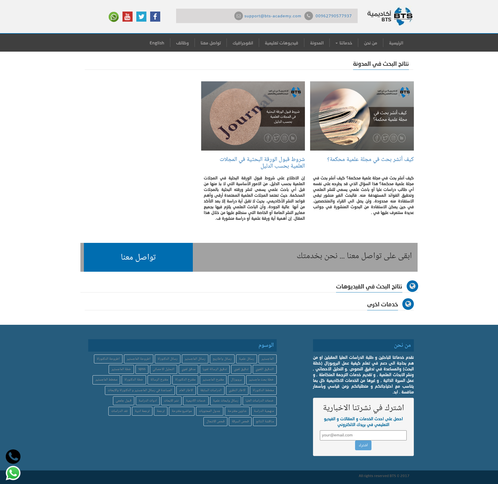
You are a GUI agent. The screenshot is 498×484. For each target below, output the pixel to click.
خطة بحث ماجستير (261, 380)
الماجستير (267, 359)
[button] (138, 257)
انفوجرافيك (243, 42)
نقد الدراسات (119, 411)
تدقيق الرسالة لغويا (215, 369)
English (157, 42)
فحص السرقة (240, 422)
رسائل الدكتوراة (168, 359)
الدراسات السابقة (211, 390)
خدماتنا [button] (345, 42)
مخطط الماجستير (106, 380)
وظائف (182, 42)
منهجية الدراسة (264, 411)
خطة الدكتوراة (133, 380)
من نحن (370, 42)
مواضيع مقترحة (182, 411)
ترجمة (161, 411)
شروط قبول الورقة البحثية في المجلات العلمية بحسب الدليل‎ (262, 163)
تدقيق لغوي (241, 369)
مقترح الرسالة (159, 380)
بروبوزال (236, 380)
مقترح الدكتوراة (185, 380)
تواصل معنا (211, 42)
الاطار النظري (237, 390)
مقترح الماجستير (213, 380)
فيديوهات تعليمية (281, 42)
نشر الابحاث (171, 401)
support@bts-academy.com (272, 16)
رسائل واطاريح (222, 359)
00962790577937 (334, 16)
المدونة (317, 42)
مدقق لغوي (188, 369)
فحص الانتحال (215, 422)
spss (142, 369)
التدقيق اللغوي (265, 369)
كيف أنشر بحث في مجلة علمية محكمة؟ (370, 160)
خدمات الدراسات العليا (260, 401)
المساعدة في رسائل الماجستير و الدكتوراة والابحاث (140, 390)
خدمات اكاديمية (196, 401)
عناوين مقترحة (237, 411)
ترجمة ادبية (142, 411)
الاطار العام (186, 390)
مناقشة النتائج (265, 422)
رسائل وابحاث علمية (225, 401)
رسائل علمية (246, 359)
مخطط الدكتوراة (263, 390)
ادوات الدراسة (148, 401)
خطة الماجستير (121, 369)
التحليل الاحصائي (163, 369)
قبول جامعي (123, 401)
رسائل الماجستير (195, 359)
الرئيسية (396, 42)
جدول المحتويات (209, 411)
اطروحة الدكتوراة (108, 359)
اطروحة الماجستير (138, 359)
